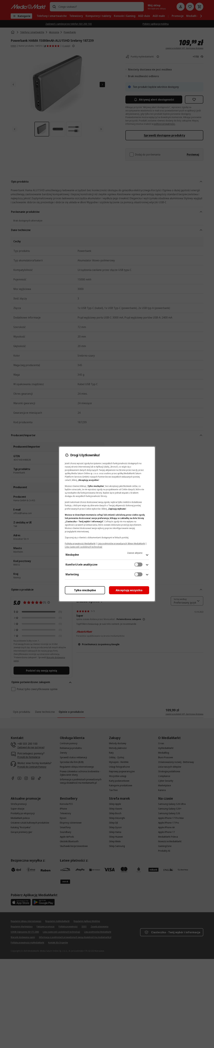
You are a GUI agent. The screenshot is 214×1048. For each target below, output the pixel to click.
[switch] (138, 564)
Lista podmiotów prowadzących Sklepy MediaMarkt (121, 543)
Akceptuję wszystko (129, 590)
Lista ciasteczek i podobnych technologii (83, 546)
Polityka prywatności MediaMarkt (80, 543)
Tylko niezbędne (85, 590)
